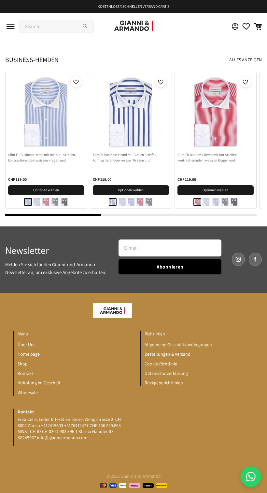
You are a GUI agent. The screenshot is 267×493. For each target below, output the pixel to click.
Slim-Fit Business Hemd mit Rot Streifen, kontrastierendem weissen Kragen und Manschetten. (207, 157)
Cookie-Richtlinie (161, 364)
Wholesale (28, 392)
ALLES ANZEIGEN (245, 60)
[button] (76, 81)
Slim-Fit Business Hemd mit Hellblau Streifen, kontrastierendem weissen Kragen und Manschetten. (42, 157)
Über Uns (26, 344)
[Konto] (235, 26)
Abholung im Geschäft (39, 383)
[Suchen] (85, 26)
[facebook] (255, 259)
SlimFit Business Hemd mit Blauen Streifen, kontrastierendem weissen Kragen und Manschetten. (125, 157)
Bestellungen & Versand (167, 354)
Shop (23, 364)
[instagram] (238, 259)
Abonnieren (170, 267)
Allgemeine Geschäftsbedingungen (178, 344)
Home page (29, 354)
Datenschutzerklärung (166, 373)
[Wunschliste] (246, 26)
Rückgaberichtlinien (164, 383)
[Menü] (10, 26)
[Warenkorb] (258, 26)
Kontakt (25, 373)
